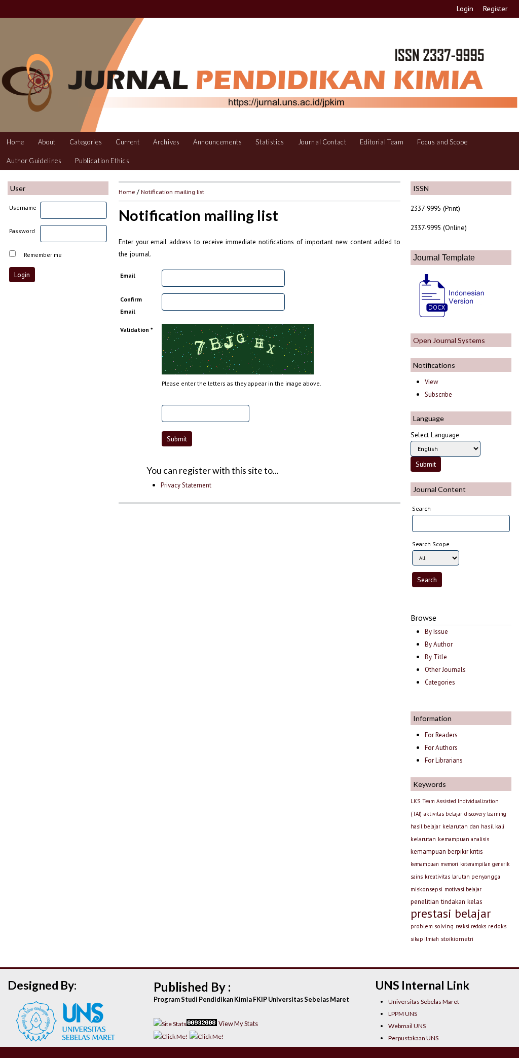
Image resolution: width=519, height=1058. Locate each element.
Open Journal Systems (449, 340)
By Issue (436, 631)
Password (22, 231)
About (47, 142)
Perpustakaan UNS (413, 1038)
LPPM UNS (402, 1013)
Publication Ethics (102, 161)
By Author (439, 644)
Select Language (435, 434)
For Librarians (444, 760)
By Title (436, 657)
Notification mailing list (172, 191)
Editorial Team (381, 142)
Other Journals (445, 669)
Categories (85, 142)
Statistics (269, 142)
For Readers (441, 735)
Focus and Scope (442, 142)
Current (128, 142)
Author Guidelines (34, 161)
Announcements (217, 142)
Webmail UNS (407, 1026)
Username (22, 207)
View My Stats (238, 1023)
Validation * (136, 329)
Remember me (43, 254)
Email (127, 275)
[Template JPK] (449, 318)
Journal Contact (322, 142)
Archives (166, 142)
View (431, 381)
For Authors (441, 747)
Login (465, 8)
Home (15, 142)
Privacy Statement (186, 485)
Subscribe (438, 394)
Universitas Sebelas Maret (423, 1001)
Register (495, 8)
